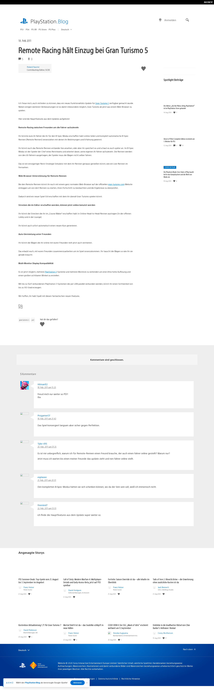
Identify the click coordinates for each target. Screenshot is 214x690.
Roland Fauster (33, 67)
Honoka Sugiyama (120, 633)
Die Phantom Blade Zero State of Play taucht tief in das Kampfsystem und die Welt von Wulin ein (179, 174)
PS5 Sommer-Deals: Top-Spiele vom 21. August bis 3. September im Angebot (38, 581)
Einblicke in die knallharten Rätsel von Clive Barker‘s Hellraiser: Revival (171, 626)
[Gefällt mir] (174, 112)
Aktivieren (77, 683)
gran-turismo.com (116, 184)
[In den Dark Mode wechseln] (160, 20)
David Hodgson (74, 590)
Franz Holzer (29, 587)
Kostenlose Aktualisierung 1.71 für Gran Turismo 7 (39, 625)
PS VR (34, 29)
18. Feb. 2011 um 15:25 (47, 387)
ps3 (33, 320)
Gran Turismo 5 (102, 103)
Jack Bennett (163, 587)
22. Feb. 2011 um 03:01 (47, 508)
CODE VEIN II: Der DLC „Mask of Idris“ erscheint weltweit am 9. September (128, 626)
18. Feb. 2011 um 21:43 (47, 418)
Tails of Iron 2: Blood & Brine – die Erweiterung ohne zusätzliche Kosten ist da (173, 581)
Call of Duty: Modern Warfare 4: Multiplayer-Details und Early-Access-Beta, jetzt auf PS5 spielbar (82, 582)
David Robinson (30, 630)
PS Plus (52, 29)
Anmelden (170, 20)
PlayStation (49, 21)
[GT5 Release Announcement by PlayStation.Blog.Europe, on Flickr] (37, 94)
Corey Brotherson (165, 633)
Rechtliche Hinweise (130, 678)
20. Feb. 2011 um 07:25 (47, 446)
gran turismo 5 (24, 320)
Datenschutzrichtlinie (108, 678)
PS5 (22, 29)
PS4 (27, 29)
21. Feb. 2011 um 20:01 (47, 480)
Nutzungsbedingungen (84, 678)
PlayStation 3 (51, 271)
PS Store (43, 29)
